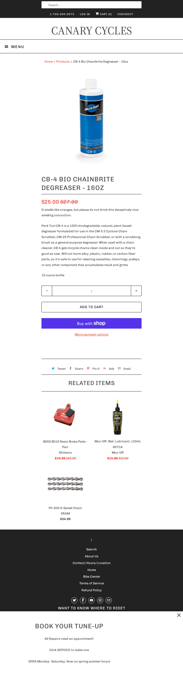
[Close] (179, 615)
